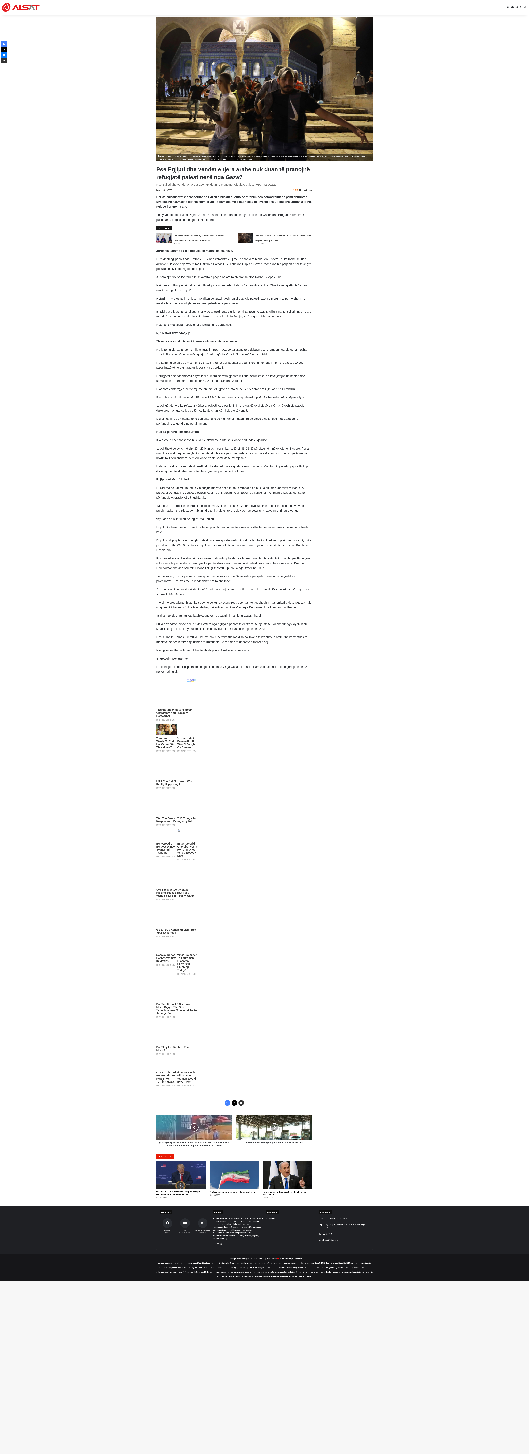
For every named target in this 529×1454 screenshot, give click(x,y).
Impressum (270, 1218)
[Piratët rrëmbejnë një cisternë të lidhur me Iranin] (234, 1175)
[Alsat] (21, 7)
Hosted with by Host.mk (278, 1259)
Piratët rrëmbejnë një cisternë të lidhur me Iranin (232, 1192)
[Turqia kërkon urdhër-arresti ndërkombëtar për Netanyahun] (287, 1175)
